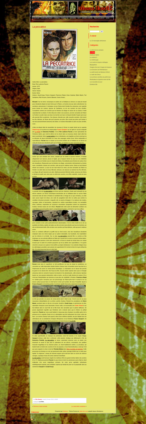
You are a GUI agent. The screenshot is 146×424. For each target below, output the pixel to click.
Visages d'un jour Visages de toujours (101, 67)
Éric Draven (38, 399)
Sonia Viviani (79, 305)
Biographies (93, 65)
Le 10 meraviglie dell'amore (98, 41)
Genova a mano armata (40, 406)
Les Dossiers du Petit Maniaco (98, 69)
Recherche (94, 26)
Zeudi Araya (36, 129)
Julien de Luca (83, 411)
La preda (37, 132)
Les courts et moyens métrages (99, 62)
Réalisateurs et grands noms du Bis (100, 79)
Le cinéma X (93, 57)
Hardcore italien (94, 55)
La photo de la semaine (96, 50)
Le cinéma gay (94, 60)
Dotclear (65, 411)
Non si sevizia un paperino (75, 349)
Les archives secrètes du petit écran (100, 77)
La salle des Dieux (95, 74)
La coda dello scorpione (78, 406)
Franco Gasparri (62, 129)
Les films (41, 401)
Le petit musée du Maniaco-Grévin (100, 72)
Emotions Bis (93, 84)
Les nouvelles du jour (96, 82)
